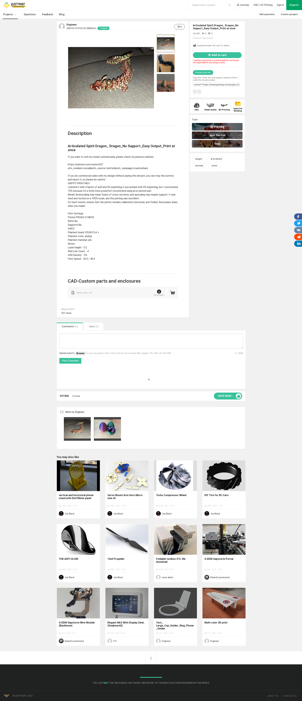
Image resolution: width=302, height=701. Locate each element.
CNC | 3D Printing (263, 4)
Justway (244, 4)
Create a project (289, 14)
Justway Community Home (22, 5)
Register (294, 4)
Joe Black (69, 513)
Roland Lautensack (220, 577)
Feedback (47, 14)
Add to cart (219, 55)
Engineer (72, 24)
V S (115, 641)
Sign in (280, 4)
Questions (30, 14)
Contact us (289, 696)
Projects (8, 14)
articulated (216, 159)
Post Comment (70, 360)
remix (214, 165)
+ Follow (103, 28)
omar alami (167, 577)
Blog (61, 14)
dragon (198, 159)
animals (199, 165)
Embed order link (203, 72)
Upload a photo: (67, 353)
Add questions (267, 14)
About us (273, 696)
